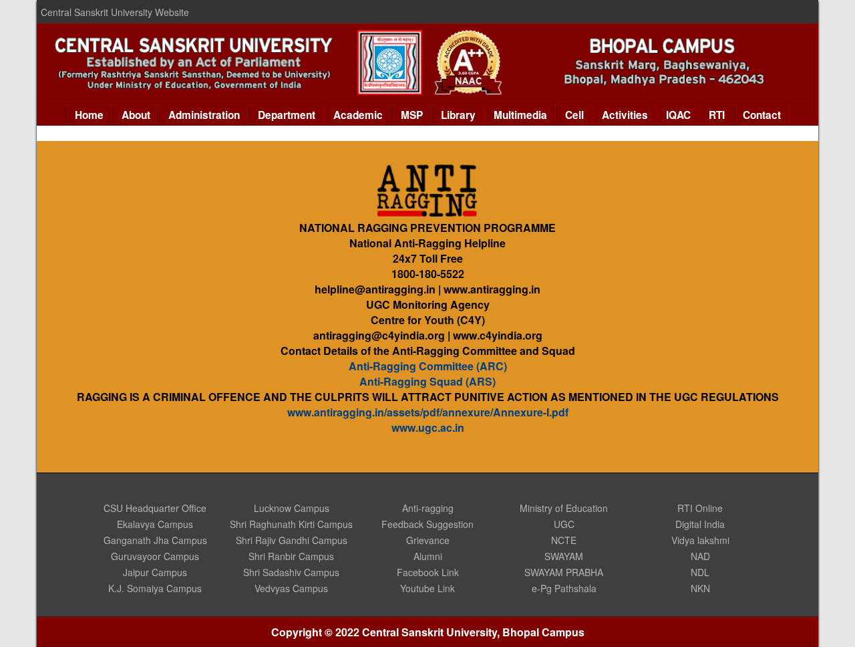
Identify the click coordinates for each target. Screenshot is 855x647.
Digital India (700, 524)
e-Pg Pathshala (564, 588)
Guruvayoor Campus (155, 556)
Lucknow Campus (291, 508)
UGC (564, 524)
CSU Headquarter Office (155, 508)
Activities (625, 115)
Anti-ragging (428, 508)
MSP (412, 115)
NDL (700, 572)
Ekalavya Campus (155, 524)
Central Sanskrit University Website (115, 12)
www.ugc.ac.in (427, 427)
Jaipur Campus (155, 572)
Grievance (428, 540)
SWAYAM (563, 556)
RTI (717, 115)
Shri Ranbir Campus (291, 556)
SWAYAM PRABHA (563, 572)
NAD (700, 556)
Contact (762, 115)
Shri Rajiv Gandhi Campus (291, 540)
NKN (700, 588)
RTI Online (700, 508)
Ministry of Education (564, 508)
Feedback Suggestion (427, 524)
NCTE (563, 540)
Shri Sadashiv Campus (291, 572)
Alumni (427, 556)
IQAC (678, 115)
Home (89, 115)
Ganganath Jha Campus (155, 540)
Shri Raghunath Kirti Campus (291, 524)
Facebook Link (428, 572)
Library (458, 115)
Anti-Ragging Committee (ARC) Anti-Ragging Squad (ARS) (428, 373)
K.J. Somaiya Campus (155, 588)
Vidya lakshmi (700, 540)
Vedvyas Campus (291, 588)
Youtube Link (427, 588)
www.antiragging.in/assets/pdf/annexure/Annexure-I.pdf (427, 412)
